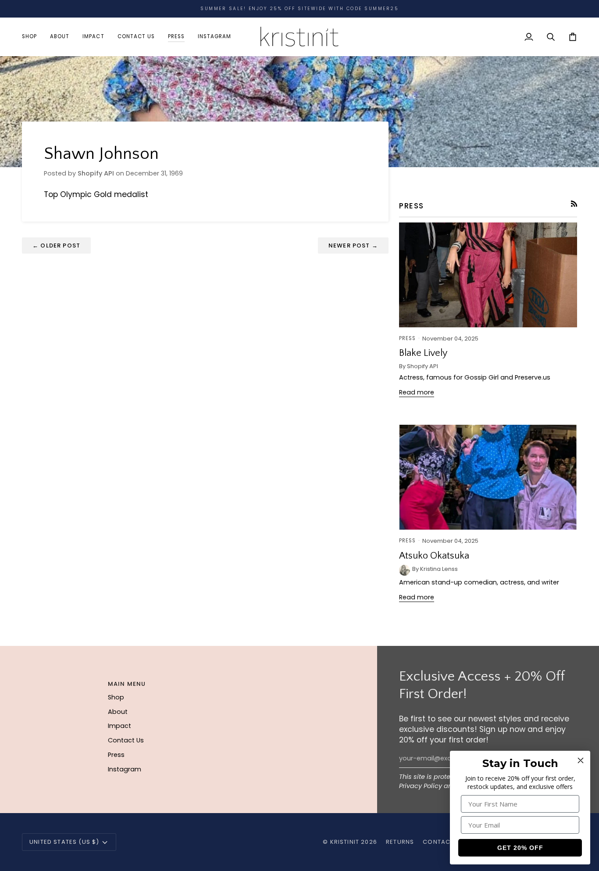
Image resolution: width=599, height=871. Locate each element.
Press (116, 754)
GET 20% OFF (520, 847)
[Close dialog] (580, 760)
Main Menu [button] (127, 684)
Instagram (124, 769)
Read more (416, 392)
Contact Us (126, 740)
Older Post (56, 245)
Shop (116, 697)
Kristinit (345, 842)
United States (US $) (64, 842)
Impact (119, 725)
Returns (400, 842)
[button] (32, 37)
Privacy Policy (420, 785)
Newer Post (353, 245)
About (118, 711)
